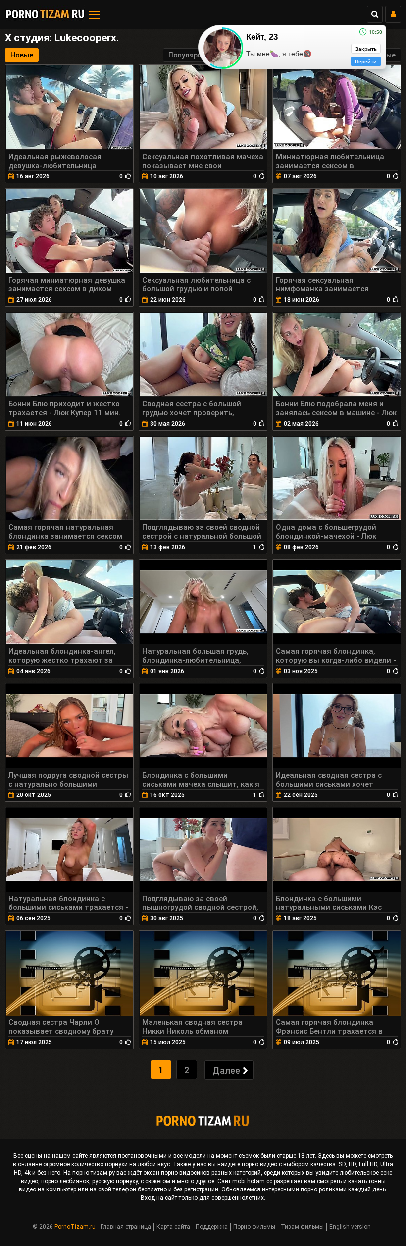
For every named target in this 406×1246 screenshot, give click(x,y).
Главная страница (126, 1226)
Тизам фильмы (302, 1226)
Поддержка (212, 1226)
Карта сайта (173, 1226)
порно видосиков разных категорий (211, 1172)
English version (350, 1226)
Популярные (189, 55)
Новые (21, 55)
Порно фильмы (254, 1226)
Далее (226, 1070)
